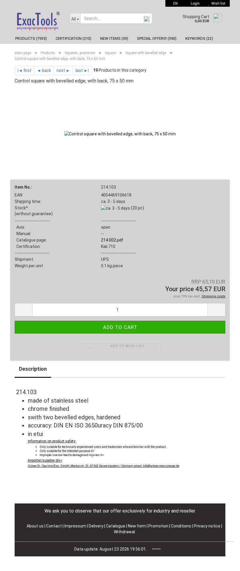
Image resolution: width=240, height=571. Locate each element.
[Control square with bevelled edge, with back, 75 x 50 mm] (120, 133)
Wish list (217, 3)
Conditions (181, 526)
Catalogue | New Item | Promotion (137, 526)
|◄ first (24, 70)
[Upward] (224, 562)
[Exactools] (38, 20)
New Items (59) (114, 38)
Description (33, 369)
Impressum (75, 526)
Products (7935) (31, 38)
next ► (63, 70)
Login (194, 3)
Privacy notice (207, 526)
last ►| (82, 70)
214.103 (108, 187)
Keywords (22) (199, 38)
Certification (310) (73, 38)
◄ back (44, 70)
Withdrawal (124, 531)
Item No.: (23, 187)
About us (35, 526)
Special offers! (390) (156, 38)
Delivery (96, 526)
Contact (54, 526)
